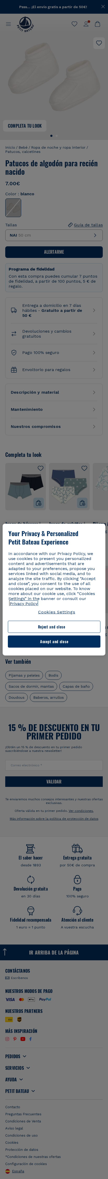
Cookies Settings (56, 612)
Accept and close (54, 641)
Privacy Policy (23, 603)
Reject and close (51, 627)
